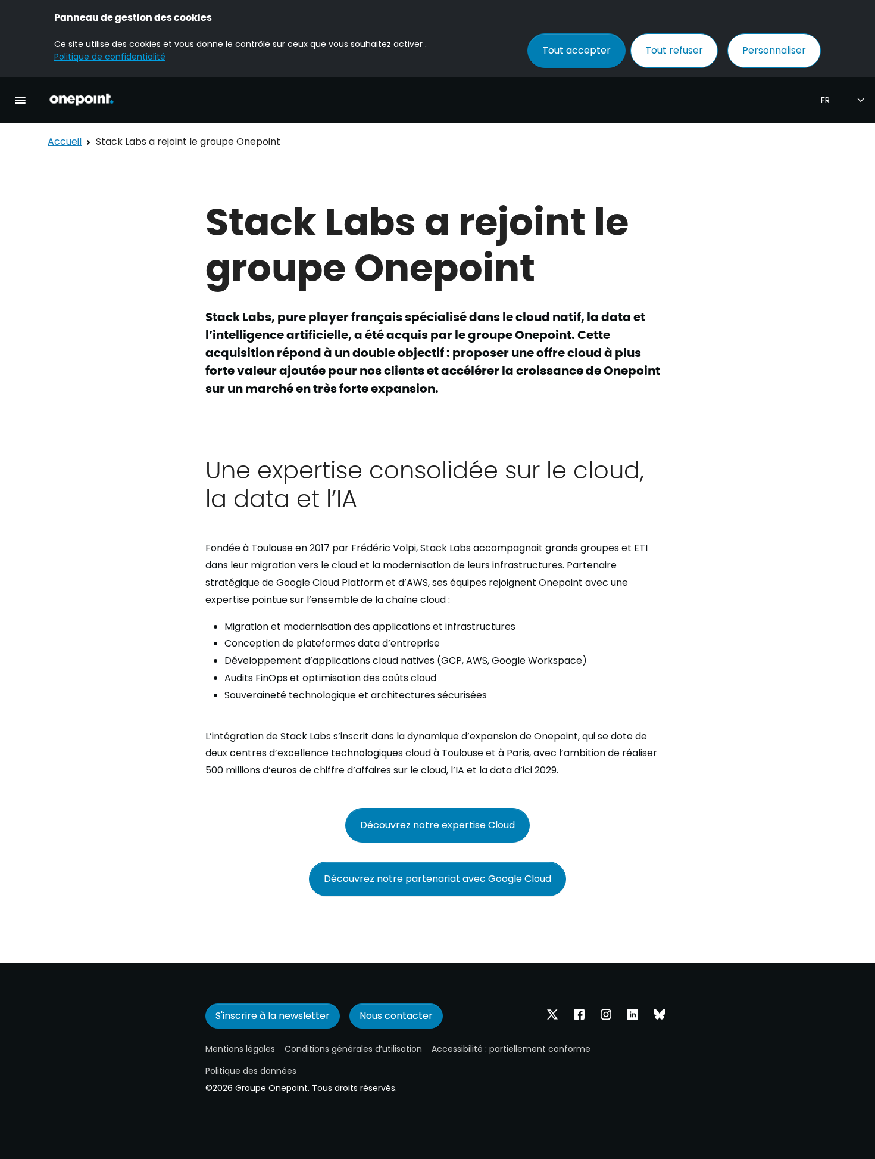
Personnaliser (774, 50)
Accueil (65, 141)
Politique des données (250, 1071)
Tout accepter (576, 50)
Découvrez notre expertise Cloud (437, 825)
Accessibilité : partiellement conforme (511, 1049)
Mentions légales (240, 1049)
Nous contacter (396, 1016)
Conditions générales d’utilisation (353, 1049)
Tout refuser (674, 50)
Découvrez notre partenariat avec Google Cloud (437, 878)
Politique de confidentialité (109, 57)
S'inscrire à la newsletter (272, 1016)
